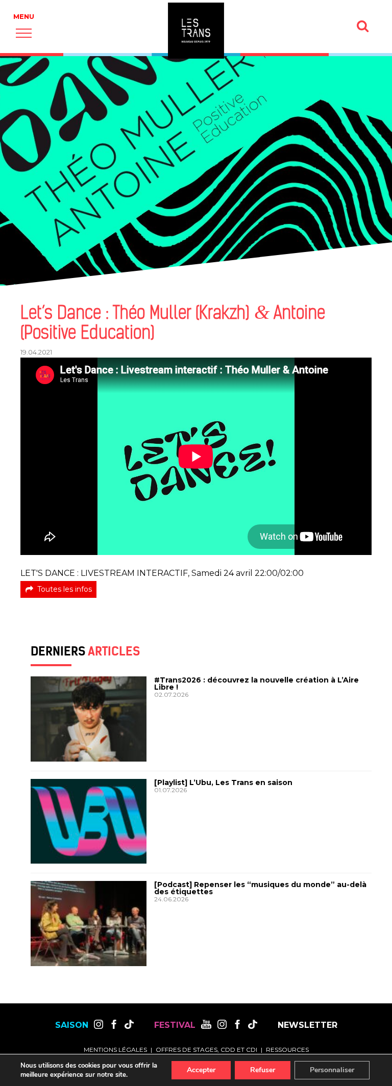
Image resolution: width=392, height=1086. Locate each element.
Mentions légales (115, 1049)
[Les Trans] (196, 31)
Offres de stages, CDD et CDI (206, 1049)
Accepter (201, 1070)
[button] (23, 32)
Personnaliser (332, 1070)
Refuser (262, 1070)
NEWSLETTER (307, 1025)
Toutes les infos (64, 589)
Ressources (287, 1049)
